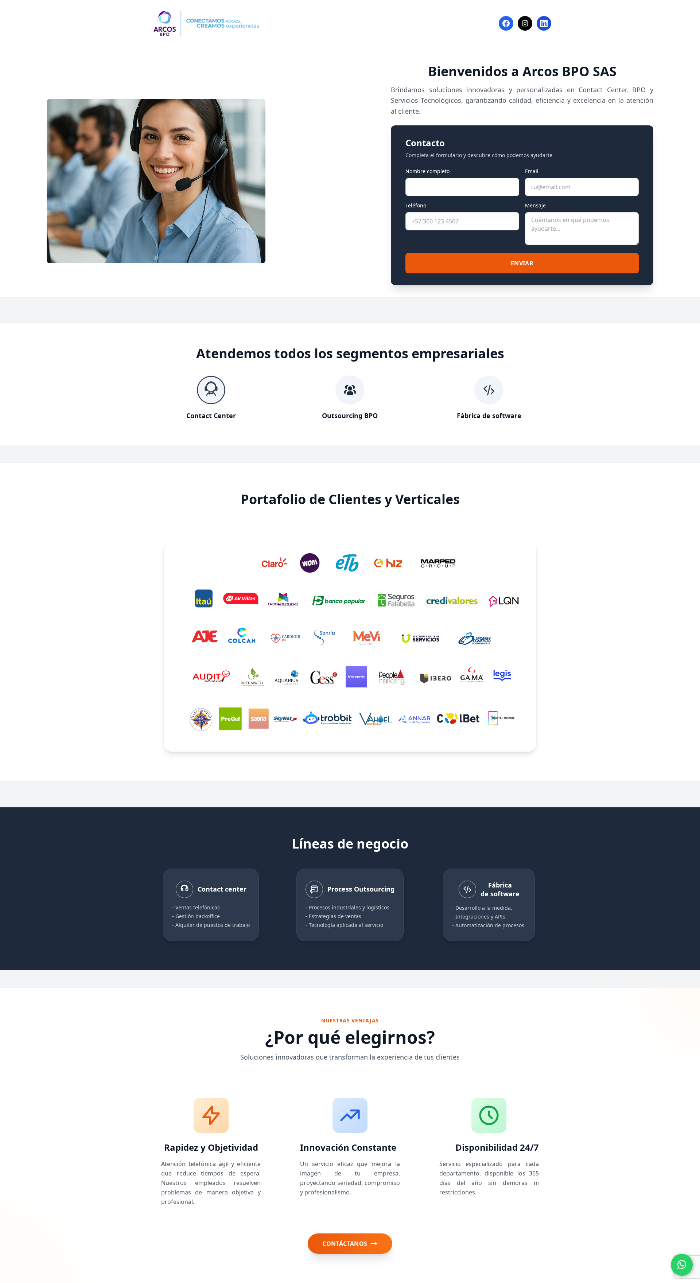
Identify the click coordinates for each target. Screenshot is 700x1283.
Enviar (522, 263)
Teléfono (415, 205)
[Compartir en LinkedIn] (544, 23)
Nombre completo (427, 171)
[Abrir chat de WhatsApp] (682, 1265)
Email (531, 171)
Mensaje (535, 205)
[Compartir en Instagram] (525, 23)
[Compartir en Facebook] (506, 23)
